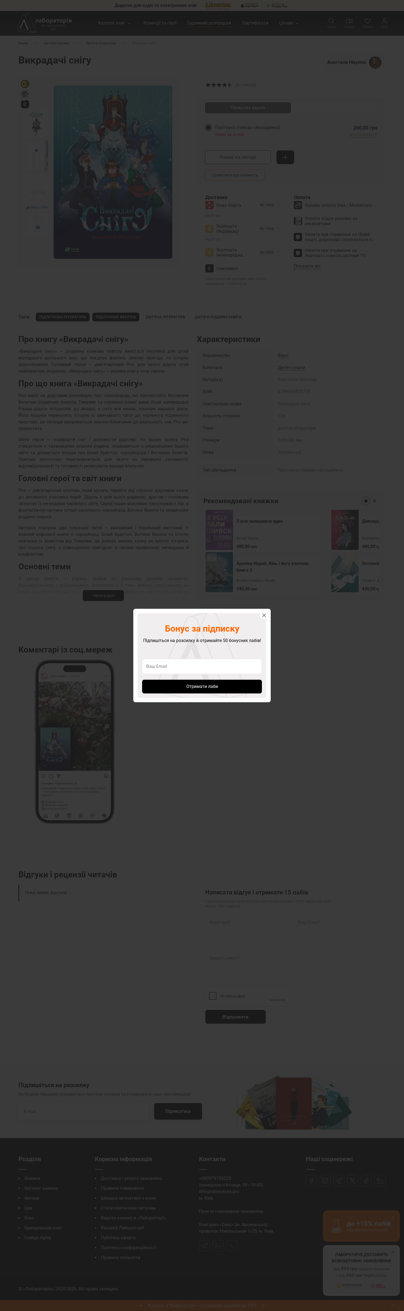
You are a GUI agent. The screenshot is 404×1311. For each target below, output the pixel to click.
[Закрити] (264, 615)
